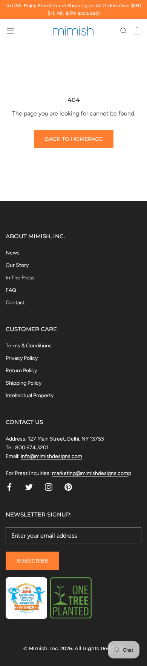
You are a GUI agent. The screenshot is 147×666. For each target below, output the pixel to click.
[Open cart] (137, 30)
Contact (15, 302)
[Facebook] (9, 487)
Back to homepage (74, 139)
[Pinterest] (68, 487)
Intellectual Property (30, 395)
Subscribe (32, 560)
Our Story (17, 265)
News (13, 253)
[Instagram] (48, 487)
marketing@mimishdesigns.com (90, 473)
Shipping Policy (23, 383)
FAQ (11, 290)
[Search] (123, 30)
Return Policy (21, 370)
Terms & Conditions (29, 345)
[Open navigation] (10, 30)
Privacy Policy (22, 358)
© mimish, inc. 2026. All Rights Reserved (73, 648)
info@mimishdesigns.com (51, 456)
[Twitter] (29, 487)
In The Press (20, 277)
